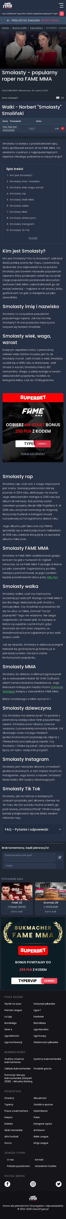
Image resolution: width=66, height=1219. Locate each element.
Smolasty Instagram (22, 224)
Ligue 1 (37, 1010)
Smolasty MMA (18, 211)
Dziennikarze (41, 1111)
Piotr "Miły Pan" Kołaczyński (10, 128)
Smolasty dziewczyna (23, 218)
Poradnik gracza (42, 1068)
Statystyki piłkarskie (44, 1003)
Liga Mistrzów (11, 1035)
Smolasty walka (19, 205)
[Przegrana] (62, 128)
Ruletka (8, 1123)
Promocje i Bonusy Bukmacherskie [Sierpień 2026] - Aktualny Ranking (18, 1078)
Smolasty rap (18, 193)
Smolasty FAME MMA (22, 199)
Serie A (8, 1029)
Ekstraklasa (40, 1023)
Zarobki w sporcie (43, 1104)
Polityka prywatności (18, 1166)
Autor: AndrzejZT (10, 98)
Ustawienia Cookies (45, 1166)
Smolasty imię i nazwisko (25, 181)
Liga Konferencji (13, 1042)
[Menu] (61, 5)
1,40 (57, 128)
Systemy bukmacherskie (47, 1059)
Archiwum (39, 1130)
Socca (8, 1143)
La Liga (8, 1016)
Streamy (9, 1098)
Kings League (41, 1143)
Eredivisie (39, 1016)
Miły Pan (52, 577)
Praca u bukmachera (16, 1111)
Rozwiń (33, 238)
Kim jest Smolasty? (21, 175)
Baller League (41, 1136)
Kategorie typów (43, 1123)
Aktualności (40, 1098)
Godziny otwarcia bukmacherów (14, 1060)
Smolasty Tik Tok (19, 230)
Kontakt (39, 1159)
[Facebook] (7, 1184)
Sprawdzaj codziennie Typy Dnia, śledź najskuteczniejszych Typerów (28, 13)
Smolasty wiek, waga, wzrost (27, 187)
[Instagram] (33, 1184)
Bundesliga (10, 1023)
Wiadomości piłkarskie (46, 1042)
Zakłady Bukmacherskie (17, 1068)
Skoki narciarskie (13, 1130)
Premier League (13, 1010)
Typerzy (8, 1104)
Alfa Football (11, 1136)
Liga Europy (40, 1035)
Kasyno (8, 1117)
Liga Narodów (41, 1029)
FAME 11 (32, 128)
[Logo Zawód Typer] (7, 5)
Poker (37, 1117)
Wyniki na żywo (12, 1003)
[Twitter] (59, 1184)
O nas (10, 1159)
